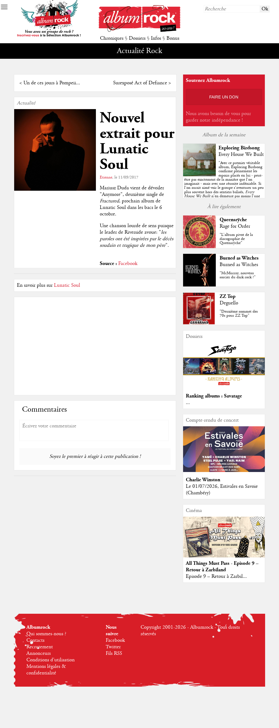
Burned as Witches (239, 258)
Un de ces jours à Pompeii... (51, 83)
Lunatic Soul (67, 285)
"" (224, 185)
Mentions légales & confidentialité (46, 669)
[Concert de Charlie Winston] (224, 470)
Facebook (127, 263)
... (188, 402)
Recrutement (39, 647)
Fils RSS (114, 653)
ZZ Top (227, 296)
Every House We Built (241, 154)
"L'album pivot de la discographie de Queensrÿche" (236, 239)
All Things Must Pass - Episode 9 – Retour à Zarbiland (222, 566)
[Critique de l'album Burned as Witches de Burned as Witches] (199, 285)
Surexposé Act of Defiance (140, 83)
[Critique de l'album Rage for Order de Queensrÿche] (199, 246)
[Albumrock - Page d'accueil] (139, 30)
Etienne (106, 177)
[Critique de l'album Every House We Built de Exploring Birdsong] (199, 175)
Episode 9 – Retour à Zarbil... (216, 576)
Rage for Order (235, 226)
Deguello (229, 303)
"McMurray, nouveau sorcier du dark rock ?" (238, 275)
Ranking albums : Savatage (214, 396)
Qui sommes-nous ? (46, 634)
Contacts (35, 640)
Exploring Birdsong (239, 148)
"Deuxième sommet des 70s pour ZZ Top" (239, 313)
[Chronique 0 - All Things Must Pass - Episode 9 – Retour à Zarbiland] (224, 542)
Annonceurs (38, 653)
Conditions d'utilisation (50, 660)
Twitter (113, 647)
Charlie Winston (203, 480)
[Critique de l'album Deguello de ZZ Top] (199, 323)
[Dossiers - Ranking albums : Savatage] (224, 387)
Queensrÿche (233, 220)
